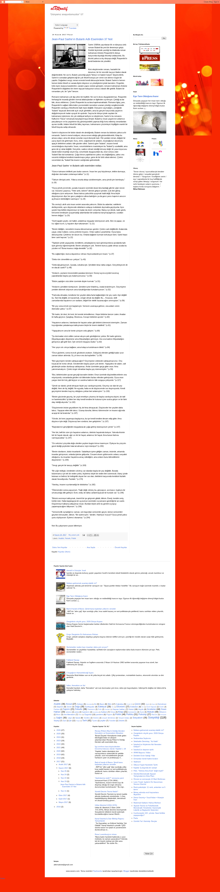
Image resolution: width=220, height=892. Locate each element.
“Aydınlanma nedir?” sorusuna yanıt (109, 778)
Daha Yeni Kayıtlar (59, 547)
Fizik (100, 709)
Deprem (60, 707)
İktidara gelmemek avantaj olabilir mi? (81, 583)
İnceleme (151, 709)
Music (58, 714)
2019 (59, 754)
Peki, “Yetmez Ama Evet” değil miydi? (148, 771)
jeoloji (77, 712)
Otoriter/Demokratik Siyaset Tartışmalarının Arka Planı (145, 775)
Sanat (77, 718)
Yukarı (2, 878)
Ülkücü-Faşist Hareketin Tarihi (146, 765)
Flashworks (97, 871)
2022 (59, 744)
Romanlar (163, 714)
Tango (78, 720)
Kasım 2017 (64, 768)
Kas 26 (64, 771)
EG (113, 707)
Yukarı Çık (149, 854)
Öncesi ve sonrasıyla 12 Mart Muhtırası (149, 779)
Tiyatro (94, 721)
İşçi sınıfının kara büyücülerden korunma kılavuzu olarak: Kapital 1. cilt (110, 748)
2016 (59, 807)
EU (143, 707)
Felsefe (67, 538)
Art (95, 704)
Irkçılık (140, 709)
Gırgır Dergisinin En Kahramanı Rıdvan (82, 634)
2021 (59, 747)
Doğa (77, 706)
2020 (59, 751)
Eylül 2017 (63, 799)
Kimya (113, 712)
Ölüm (80, 714)
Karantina (95, 712)
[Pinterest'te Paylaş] (98, 535)
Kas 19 (64, 781)
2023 (59, 741)
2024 (59, 737)
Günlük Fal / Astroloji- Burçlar (145, 821)
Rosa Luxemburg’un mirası (106, 834)
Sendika (87, 718)
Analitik (61, 538)
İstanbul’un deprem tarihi (144, 750)
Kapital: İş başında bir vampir (145, 768)
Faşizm (66, 709)
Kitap (120, 712)
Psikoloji (143, 714)
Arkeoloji (89, 704)
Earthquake (89, 707)
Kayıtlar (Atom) (64, 552)
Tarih (84, 720)
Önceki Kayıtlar (121, 547)
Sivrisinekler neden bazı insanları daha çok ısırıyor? (87, 647)
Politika (129, 714)
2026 (59, 730)
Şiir (70, 721)
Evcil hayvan (151, 707)
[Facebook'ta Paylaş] (95, 535)
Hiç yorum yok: (74, 535)
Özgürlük (88, 714)
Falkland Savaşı (72, 660)
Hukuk (131, 709)
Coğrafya (119, 704)
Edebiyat (102, 706)
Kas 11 (64, 791)
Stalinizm (137, 762)
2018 (59, 758)
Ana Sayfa (91, 547)
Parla (136, 818)
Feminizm (91, 709)
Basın (102, 704)
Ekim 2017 (63, 795)
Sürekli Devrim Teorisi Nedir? (106, 791)
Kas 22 (64, 778)
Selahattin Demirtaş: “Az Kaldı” (146, 741)
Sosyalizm (138, 718)
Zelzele (121, 721)
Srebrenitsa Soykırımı (142, 738)
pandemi (99, 714)
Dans (153, 704)
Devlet (69, 707)
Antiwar (80, 704)
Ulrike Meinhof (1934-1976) (106, 805)
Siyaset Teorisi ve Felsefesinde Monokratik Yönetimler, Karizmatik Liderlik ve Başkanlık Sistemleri (147, 808)
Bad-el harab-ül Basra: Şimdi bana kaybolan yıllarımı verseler (91, 609)
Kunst (142, 712)
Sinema (96, 718)
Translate (72, 28)
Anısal (69, 704)
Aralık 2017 (63, 764)
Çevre (137, 704)
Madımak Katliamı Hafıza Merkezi (147, 803)
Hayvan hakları (119, 709)
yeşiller (103, 721)
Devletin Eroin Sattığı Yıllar (144, 756)
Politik (73, 538)
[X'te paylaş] (93, 535)
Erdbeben (134, 707)
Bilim (110, 704)
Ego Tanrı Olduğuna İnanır (146, 96)
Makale (150, 712)
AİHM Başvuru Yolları (142, 753)
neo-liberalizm (69, 714)
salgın (70, 718)
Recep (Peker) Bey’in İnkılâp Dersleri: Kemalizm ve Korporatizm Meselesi (110, 732)
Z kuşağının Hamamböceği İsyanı (80, 673)
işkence (69, 712)
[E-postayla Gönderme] (83, 535)
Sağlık (59, 718)
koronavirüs (132, 712)
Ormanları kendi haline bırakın (146, 759)
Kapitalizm (86, 712)
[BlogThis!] (90, 535)
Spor (64, 721)
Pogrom (109, 714)
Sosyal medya (124, 718)
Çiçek (147, 704)
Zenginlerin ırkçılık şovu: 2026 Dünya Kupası (84, 621)
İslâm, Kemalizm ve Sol (75, 685)
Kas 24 (64, 774)
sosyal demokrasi (108, 718)
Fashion (57, 709)
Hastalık (107, 709)
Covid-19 (129, 704)
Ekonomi (120, 706)
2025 (59, 734)
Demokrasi (162, 704)
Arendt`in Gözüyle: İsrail (76, 570)
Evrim (161, 707)
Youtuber (112, 721)
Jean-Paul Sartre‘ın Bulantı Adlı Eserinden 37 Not (82, 39)
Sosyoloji (153, 717)
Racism (154, 714)
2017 (59, 761)
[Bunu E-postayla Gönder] (88, 535)
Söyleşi (56, 721)
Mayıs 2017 (64, 802)
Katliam (104, 712)
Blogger (126, 871)
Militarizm (162, 712)
